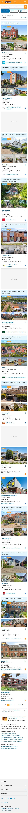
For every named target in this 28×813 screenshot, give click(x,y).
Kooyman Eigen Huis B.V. (7, 700)
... (16, 705)
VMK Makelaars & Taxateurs (13, 548)
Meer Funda (4, 793)
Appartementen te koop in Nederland (10, 735)
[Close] (25, 711)
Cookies (17, 808)
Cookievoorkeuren (6, 810)
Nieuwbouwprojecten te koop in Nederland (12, 739)
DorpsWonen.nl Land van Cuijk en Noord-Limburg (11, 670)
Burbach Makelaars (10, 593)
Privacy (3, 808)
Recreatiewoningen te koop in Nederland (11, 741)
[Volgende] (22, 705)
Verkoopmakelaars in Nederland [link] (9, 748)
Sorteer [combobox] (25, 17)
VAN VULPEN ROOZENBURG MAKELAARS (13, 108)
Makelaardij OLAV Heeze (7, 503)
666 (20, 705)
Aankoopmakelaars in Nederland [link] (9, 746)
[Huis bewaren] (25, 53)
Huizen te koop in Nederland (8, 733)
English (6, 802)
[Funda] (8, 2)
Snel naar (3, 781)
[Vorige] (5, 705)
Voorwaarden (9, 808)
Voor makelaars (5, 789)
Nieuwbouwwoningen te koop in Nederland (12, 737)
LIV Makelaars (4, 474)
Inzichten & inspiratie (6, 785)
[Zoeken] (25, 7)
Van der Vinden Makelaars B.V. (13, 638)
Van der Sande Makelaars (12, 174)
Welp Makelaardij (10, 422)
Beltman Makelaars (10, 220)
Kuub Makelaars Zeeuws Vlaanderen (12, 265)
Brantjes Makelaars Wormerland (14, 62)
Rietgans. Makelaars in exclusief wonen (15, 332)
